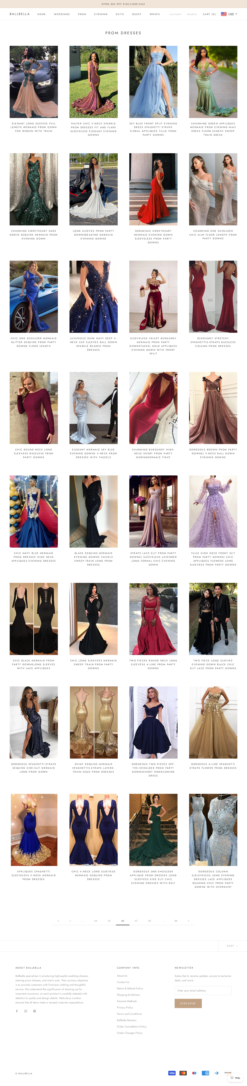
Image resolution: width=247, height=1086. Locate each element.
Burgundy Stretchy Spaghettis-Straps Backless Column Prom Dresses (213, 342)
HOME (41, 14)
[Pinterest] (34, 1011)
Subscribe (188, 1003)
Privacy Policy (125, 1007)
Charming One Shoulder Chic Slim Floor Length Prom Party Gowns (213, 234)
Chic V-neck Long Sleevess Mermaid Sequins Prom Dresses (94, 875)
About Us (122, 976)
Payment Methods (127, 1001)
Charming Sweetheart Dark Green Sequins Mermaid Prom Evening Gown (34, 234)
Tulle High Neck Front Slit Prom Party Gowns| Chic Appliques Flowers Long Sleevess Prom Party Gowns (213, 558)
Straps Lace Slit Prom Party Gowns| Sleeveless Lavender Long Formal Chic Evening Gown (153, 558)
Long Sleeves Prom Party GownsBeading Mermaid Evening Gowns (93, 234)
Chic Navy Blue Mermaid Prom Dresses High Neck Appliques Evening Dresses (34, 557)
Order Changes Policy (129, 1033)
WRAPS (155, 14)
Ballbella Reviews (126, 1020)
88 (176, 921)
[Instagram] (25, 1011)
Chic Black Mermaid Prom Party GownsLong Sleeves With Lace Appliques (33, 664)
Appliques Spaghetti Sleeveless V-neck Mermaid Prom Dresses (34, 875)
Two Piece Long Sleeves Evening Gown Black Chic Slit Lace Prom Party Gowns (213, 664)
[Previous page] (58, 921)
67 (136, 921)
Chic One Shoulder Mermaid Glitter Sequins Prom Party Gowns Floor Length (34, 342)
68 (149, 921)
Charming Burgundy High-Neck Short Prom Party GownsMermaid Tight (153, 453)
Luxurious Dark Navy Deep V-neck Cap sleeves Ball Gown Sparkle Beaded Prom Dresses (93, 344)
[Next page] (189, 921)
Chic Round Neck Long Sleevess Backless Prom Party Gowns (34, 453)
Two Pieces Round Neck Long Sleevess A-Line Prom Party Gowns (153, 664)
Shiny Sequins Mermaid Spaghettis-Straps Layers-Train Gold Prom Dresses (93, 768)
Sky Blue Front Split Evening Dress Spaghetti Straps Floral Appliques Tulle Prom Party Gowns (153, 129)
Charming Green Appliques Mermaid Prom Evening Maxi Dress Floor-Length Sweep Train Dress (213, 129)
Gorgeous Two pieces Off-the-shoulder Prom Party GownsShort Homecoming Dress (153, 769)
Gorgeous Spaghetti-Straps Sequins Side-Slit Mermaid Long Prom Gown (34, 768)
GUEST (137, 14)
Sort (231, 946)
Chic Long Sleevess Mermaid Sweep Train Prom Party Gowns (93, 664)
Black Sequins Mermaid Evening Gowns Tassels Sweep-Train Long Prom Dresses (93, 558)
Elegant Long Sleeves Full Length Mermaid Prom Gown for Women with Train (34, 127)
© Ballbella (23, 1073)
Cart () (209, 14)
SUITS (120, 14)
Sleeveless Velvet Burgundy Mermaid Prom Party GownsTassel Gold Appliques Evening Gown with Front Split (153, 346)
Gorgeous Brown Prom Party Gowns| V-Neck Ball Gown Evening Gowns (213, 453)
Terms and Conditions (129, 1014)
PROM (82, 14)
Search (192, 14)
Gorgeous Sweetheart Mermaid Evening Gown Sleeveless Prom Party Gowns (153, 236)
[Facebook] (16, 1011)
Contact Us (123, 982)
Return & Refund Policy (130, 988)
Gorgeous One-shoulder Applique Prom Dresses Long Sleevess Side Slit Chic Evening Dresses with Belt (153, 877)
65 (109, 921)
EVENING (101, 14)
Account (176, 14)
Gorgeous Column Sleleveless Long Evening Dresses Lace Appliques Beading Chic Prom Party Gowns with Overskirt (213, 879)
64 (95, 921)
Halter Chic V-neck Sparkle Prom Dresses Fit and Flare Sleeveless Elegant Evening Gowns (93, 129)
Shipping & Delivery (128, 995)
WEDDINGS (62, 14)
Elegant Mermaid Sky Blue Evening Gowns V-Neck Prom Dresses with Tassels (93, 453)
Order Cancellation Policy (131, 1026)
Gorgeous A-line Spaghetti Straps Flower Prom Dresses (213, 766)
